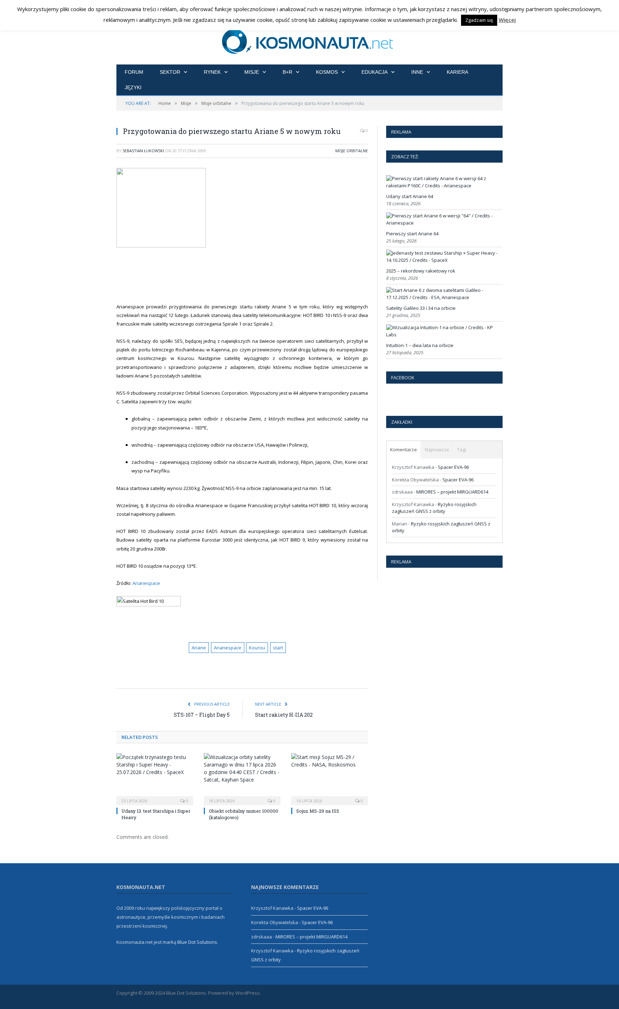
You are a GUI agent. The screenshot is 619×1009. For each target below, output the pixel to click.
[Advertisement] (250, 275)
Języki (133, 87)
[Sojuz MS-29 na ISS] (329, 778)
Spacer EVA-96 (453, 467)
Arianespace (145, 583)
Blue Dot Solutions (197, 942)
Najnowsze (437, 449)
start (278, 647)
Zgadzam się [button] (479, 20)
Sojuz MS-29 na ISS (317, 811)
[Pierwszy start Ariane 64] (443, 223)
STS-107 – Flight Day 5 (202, 714)
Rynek (212, 72)
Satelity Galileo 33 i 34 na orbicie (421, 308)
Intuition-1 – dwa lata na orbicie (420, 345)
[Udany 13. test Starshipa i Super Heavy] (154, 778)
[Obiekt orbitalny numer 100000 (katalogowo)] (242, 778)
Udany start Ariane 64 (409, 196)
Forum (134, 72)
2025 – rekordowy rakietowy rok (420, 271)
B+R (287, 72)
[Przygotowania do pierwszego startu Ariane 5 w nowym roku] (242, 208)
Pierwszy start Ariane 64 (412, 233)
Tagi (461, 449)
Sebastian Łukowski (143, 150)
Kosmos (327, 72)
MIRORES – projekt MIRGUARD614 (452, 492)
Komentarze (403, 449)
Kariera (457, 72)
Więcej (507, 19)
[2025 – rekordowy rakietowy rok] (443, 260)
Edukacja (374, 72)
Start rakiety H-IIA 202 (284, 714)
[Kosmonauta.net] (309, 40)
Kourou (257, 647)
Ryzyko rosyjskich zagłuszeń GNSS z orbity (434, 508)
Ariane (199, 647)
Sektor (170, 72)
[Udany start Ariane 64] (443, 185)
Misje (251, 72)
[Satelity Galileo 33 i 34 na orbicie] (443, 297)
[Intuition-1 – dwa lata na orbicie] (443, 334)
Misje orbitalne (351, 150)
